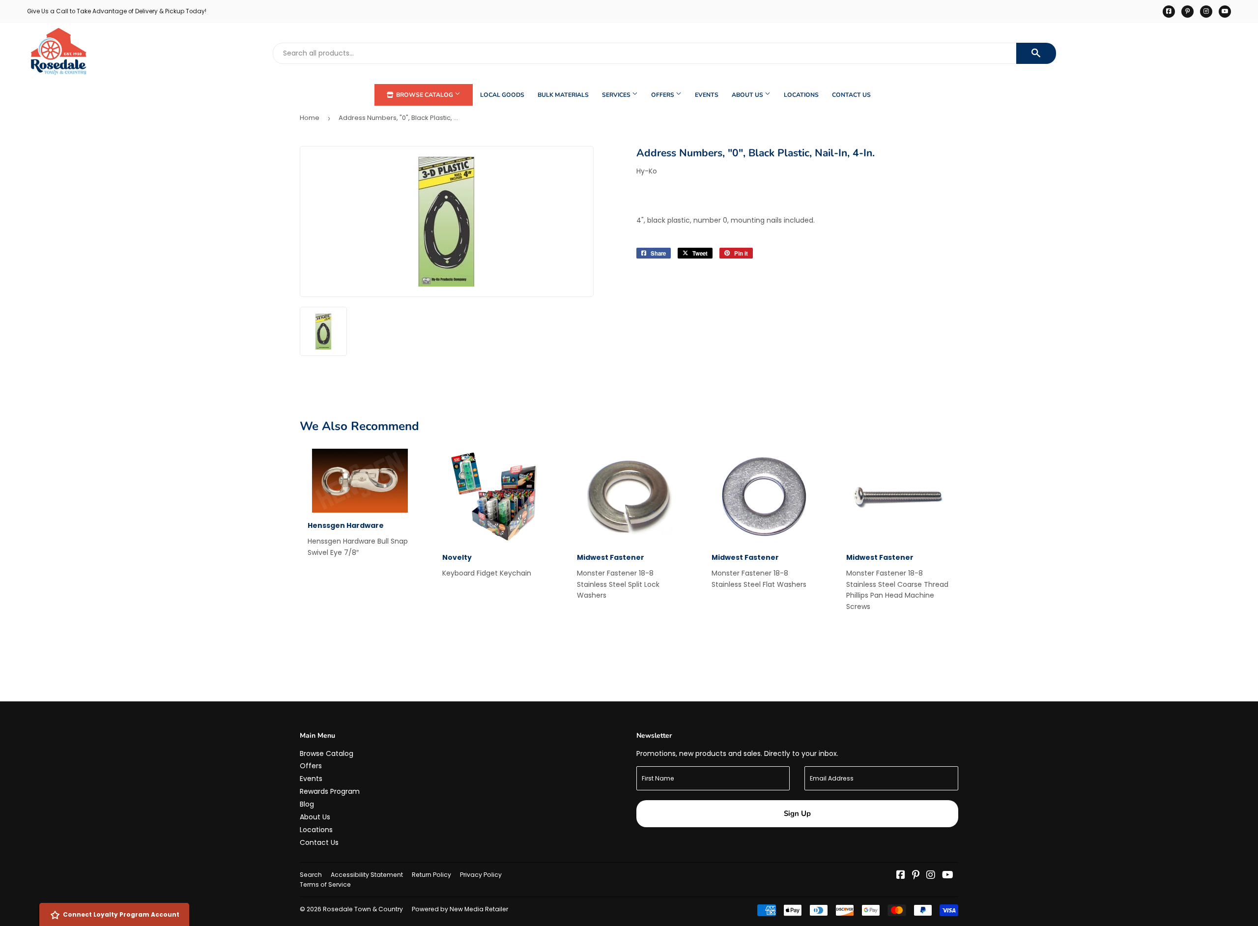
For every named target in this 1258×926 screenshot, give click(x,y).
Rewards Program (330, 791)
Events (706, 95)
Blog (307, 804)
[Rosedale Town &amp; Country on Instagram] (930, 876)
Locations (801, 95)
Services (617, 95)
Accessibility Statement (367, 874)
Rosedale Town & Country (363, 909)
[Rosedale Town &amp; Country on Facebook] (900, 876)
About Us (748, 95)
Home (309, 117)
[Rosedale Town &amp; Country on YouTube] (947, 876)
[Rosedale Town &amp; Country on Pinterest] (915, 876)
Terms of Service (325, 884)
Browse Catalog (425, 95)
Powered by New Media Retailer (460, 909)
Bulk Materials (563, 95)
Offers (663, 95)
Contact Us (851, 95)
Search (311, 874)
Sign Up (797, 813)
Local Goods (502, 95)
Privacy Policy (481, 874)
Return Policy (431, 874)
